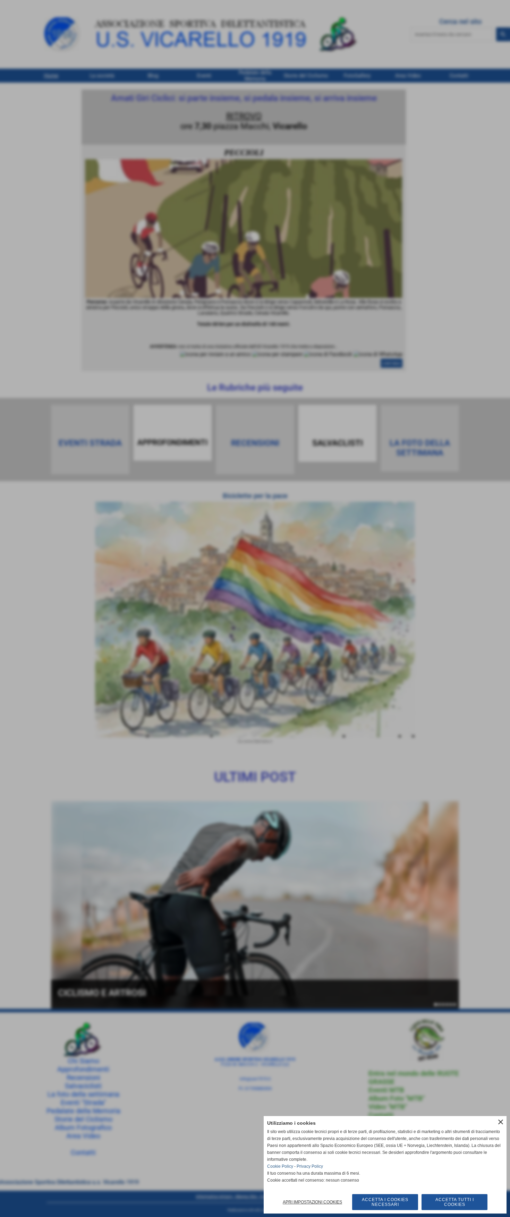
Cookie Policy (280, 1166)
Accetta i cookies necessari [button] (385, 1202)
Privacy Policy (310, 1166)
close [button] (500, 1122)
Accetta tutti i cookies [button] (454, 1202)
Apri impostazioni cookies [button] (312, 1202)
